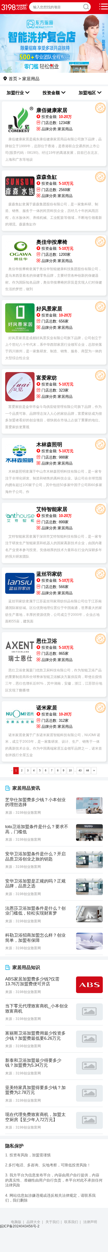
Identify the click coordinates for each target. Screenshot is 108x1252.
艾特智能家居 (51, 509)
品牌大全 (33, 1222)
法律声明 (90, 1222)
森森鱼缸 (46, 177)
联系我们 (71, 1222)
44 (87, 770)
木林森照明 (49, 444)
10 (70, 770)
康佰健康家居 (51, 110)
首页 (12, 78)
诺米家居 (46, 708)
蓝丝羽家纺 (49, 574)
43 (80, 770)
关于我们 (52, 1222)
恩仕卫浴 (46, 641)
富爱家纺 (46, 378)
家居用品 (30, 78)
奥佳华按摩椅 (51, 242)
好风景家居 (49, 309)
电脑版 (16, 1222)
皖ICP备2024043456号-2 (19, 1226)
